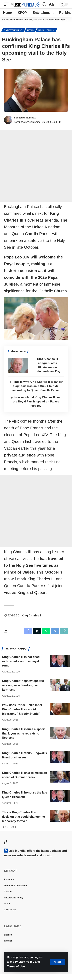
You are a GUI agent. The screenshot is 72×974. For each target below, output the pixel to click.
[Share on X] (37, 631)
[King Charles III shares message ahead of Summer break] (60, 777)
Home (5, 19)
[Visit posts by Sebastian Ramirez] (8, 120)
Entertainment (16, 19)
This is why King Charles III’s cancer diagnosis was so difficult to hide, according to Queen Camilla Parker (37, 386)
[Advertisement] (36, 166)
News (30, 30)
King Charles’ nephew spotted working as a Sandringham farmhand (23, 685)
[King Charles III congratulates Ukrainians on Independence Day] (18, 365)
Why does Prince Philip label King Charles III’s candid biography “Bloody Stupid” (22, 709)
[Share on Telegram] (55, 631)
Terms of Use (16, 966)
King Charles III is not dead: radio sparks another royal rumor (21, 661)
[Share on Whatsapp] (46, 631)
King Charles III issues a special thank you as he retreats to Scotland (24, 733)
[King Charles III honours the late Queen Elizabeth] (60, 796)
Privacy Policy (24, 961)
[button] (57, 962)
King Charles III (32, 615)
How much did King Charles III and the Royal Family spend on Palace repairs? (37, 401)
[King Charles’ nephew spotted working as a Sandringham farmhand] (60, 685)
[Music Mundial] (26, 4)
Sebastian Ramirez (25, 117)
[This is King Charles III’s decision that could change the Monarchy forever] (60, 816)
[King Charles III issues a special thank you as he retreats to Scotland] (60, 733)
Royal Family (46, 30)
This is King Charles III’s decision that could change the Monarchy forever (23, 816)
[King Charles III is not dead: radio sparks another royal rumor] (60, 661)
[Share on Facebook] (28, 631)
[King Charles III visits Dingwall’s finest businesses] (60, 757)
